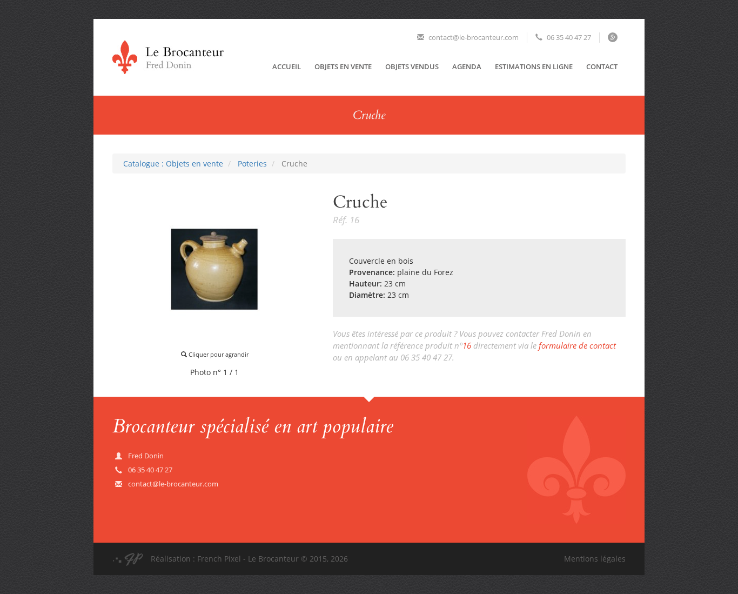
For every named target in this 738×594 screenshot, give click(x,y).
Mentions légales (595, 558)
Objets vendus (412, 66)
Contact (602, 66)
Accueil (286, 66)
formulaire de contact (577, 345)
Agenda (466, 66)
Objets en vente (343, 66)
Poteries (252, 163)
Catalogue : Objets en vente (173, 163)
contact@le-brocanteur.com (473, 37)
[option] (214, 269)
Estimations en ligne (534, 66)
